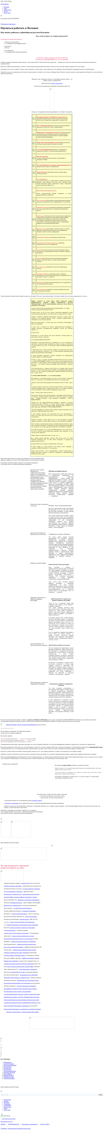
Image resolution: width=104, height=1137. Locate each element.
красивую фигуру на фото (18, 972)
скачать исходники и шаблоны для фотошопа (22, 927)
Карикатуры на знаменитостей (12, 905)
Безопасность (7, 10)
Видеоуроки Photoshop (10, 1065)
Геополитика (7, 1099)
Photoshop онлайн (9, 1077)
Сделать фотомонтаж (10, 930)
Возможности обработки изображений (28, 900)
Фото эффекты (8, 1074)
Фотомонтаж (7, 1068)
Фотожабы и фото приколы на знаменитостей (16, 977)
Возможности (8, 1062)
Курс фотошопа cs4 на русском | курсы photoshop (17, 991)
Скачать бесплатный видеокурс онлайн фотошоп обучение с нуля (22, 1002)
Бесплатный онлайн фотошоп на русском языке (17, 983)
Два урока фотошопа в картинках (13, 891)
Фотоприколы (8, 1066)
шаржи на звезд (25, 883)
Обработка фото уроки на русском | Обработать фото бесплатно (21, 997)
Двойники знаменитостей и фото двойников (16, 952)
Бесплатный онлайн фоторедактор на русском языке (18, 938)
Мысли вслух (7, 1107)
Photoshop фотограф (9, 1072)
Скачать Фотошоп (9, 1063)
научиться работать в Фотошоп (31, 888)
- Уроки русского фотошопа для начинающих (22, 922)
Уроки (5, 1108)
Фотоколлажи (8, 1069)
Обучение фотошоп (9, 1078)
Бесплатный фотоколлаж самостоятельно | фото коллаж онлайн (21, 1000)
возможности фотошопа (29, 911)
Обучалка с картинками (11, 803)
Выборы (6, 1101)
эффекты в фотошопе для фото (30, 958)
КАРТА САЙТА (44, 1124)
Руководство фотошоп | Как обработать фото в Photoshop (22, 925)
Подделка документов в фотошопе (26, 986)
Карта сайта (7, 12)
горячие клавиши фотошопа (19, 913)
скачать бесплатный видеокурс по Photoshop (23, 941)
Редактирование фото (10, 1071)
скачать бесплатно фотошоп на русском (23, 936)
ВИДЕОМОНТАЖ (13, 1124)
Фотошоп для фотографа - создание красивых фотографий (22, 1012)
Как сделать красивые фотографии (13, 947)
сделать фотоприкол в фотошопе (28, 969)
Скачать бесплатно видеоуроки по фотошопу (16, 933)
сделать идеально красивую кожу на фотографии (19, 966)
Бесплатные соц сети (6, 1121)
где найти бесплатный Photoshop (22, 908)
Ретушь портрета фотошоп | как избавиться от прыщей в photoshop (22, 1009)
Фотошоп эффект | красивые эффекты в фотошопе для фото (20, 897)
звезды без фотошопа (31, 916)
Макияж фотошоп (9, 1075)
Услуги (6, 11)
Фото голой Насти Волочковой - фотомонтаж (16, 1005)
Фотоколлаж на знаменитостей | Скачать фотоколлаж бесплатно (21, 894)
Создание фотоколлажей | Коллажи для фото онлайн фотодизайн (22, 994)
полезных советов (37, 800)
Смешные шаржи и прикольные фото (14, 955)
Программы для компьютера (29, 1124)
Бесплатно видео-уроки (8, 1118)
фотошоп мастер (24, 919)
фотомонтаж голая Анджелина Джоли (27, 980)
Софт (5, 8)
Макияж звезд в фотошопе (11, 961)
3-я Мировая (7, 1105)
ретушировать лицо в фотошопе (29, 975)
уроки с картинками (56, 83)
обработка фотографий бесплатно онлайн (24, 950)
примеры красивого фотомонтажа (26, 944)
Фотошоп (6, 7)
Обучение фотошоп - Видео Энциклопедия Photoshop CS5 (22, 724)
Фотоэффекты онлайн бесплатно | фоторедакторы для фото (20, 988)
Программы (7, 1104)
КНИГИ (3, 1124)
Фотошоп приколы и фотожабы (12, 886)
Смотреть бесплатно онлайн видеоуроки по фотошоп (18, 963)
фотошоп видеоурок (16, 902)
